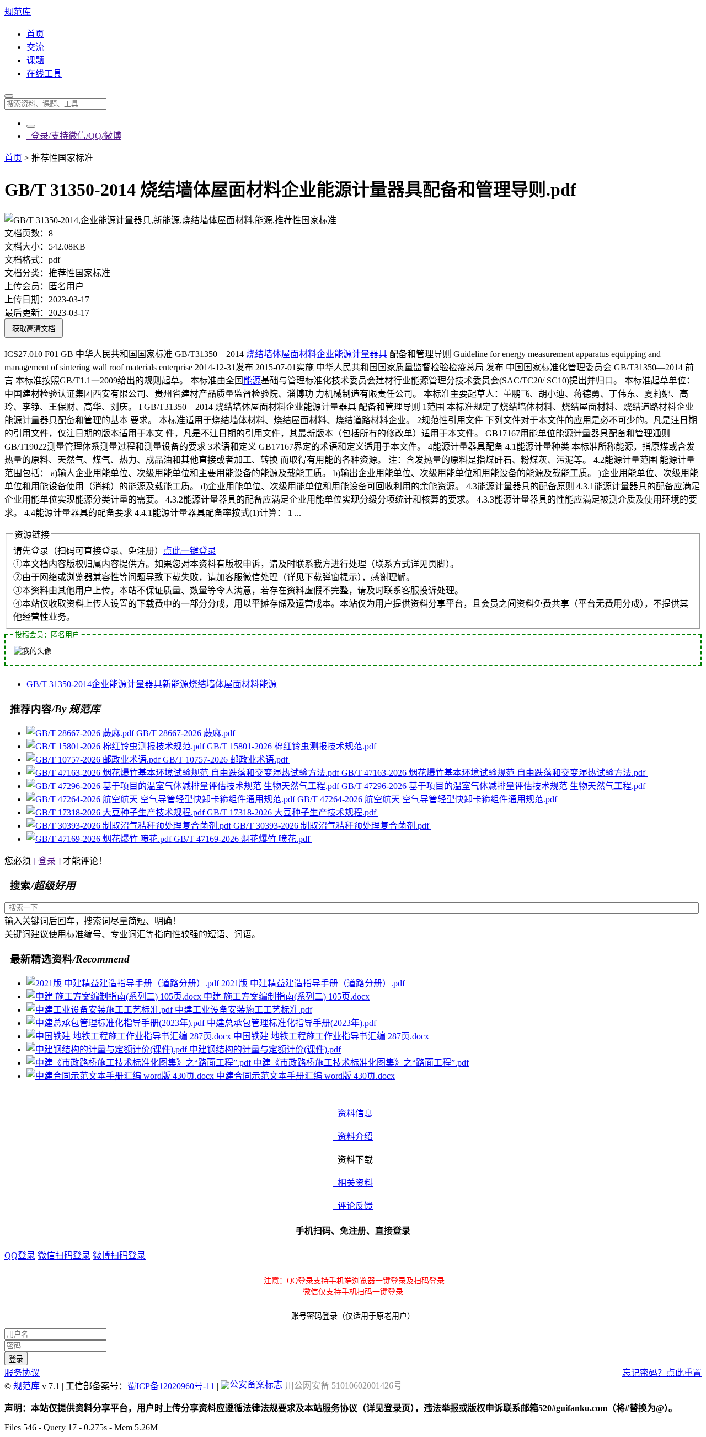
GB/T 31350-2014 (59, 684)
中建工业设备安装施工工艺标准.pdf (243, 1009)
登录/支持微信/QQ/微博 (73, 136)
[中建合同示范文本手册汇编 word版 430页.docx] (121, 1076)
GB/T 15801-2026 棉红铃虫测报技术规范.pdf (292, 746)
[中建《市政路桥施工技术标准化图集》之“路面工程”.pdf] (139, 1062)
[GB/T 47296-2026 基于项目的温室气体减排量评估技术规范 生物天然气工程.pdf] (183, 786)
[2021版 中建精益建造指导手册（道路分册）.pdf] (123, 983)
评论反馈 (353, 1206)
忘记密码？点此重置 (662, 1372)
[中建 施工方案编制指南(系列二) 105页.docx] (115, 996)
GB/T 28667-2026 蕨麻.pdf (186, 733)
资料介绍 (353, 1136)
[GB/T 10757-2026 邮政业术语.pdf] (94, 759)
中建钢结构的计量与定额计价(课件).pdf (265, 1049)
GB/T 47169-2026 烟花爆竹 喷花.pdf (243, 839)
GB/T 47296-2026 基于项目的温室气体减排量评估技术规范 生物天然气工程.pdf (494, 786)
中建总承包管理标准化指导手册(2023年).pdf (291, 1023)
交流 (35, 47)
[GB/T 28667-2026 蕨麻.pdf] (81, 733)
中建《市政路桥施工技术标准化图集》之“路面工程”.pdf (361, 1062)
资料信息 (353, 1113)
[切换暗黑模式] (30, 126)
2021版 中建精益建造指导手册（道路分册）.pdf (313, 983)
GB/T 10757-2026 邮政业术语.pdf (226, 759)
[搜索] (8, 96)
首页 (35, 34)
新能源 (175, 684)
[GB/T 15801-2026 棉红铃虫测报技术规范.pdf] (116, 746)
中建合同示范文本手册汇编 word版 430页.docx (305, 1076)
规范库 (17, 12)
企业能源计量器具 (352, 354)
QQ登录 (19, 1255)
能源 (252, 380)
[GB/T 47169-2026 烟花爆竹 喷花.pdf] (100, 839)
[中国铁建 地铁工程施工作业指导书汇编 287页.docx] (129, 1036)
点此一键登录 (189, 550)
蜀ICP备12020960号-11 (171, 1386)
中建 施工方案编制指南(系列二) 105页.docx (287, 996)
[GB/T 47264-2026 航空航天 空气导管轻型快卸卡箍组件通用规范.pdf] (161, 799)
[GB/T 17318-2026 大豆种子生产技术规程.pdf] (116, 812)
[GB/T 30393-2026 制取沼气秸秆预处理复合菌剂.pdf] (129, 825)
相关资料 (353, 1182)
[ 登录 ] (47, 861)
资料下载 (353, 1159)
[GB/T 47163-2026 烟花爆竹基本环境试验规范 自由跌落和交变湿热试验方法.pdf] (183, 772)
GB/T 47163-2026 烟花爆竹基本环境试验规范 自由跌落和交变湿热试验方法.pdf (494, 772)
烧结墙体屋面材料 (281, 354)
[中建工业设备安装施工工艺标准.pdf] (100, 1009)
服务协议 (22, 1372)
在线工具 (44, 73)
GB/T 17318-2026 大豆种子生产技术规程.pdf (292, 812)
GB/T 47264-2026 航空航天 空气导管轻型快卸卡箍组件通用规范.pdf (428, 799)
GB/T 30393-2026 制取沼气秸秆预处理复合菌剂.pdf (332, 825)
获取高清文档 (33, 329)
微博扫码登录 (119, 1255)
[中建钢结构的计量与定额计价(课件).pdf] (107, 1049)
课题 (35, 60)
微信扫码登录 (64, 1255)
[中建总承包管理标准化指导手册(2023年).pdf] (116, 1023)
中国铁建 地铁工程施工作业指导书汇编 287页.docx (331, 1036)
